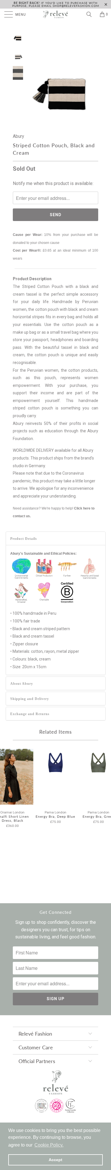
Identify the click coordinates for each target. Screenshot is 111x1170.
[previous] (32, 76)
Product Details (23, 539)
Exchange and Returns (30, 714)
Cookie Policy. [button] (48, 1145)
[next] (92, 76)
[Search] (91, 14)
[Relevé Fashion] (55, 14)
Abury (18, 136)
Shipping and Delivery (29, 699)
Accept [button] (55, 1159)
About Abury (21, 684)
